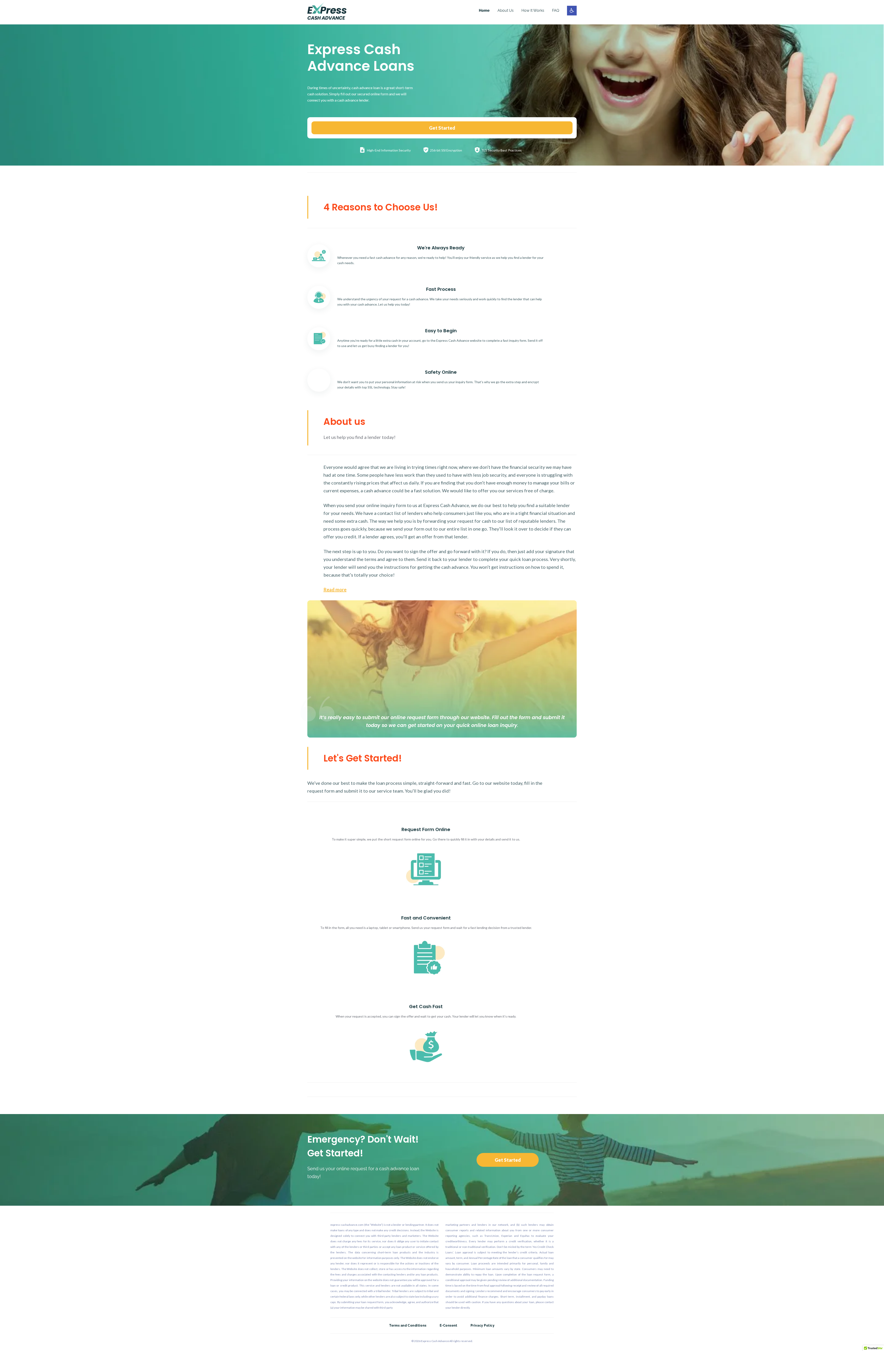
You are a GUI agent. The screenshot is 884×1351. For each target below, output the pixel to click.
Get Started (442, 128)
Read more (334, 589)
